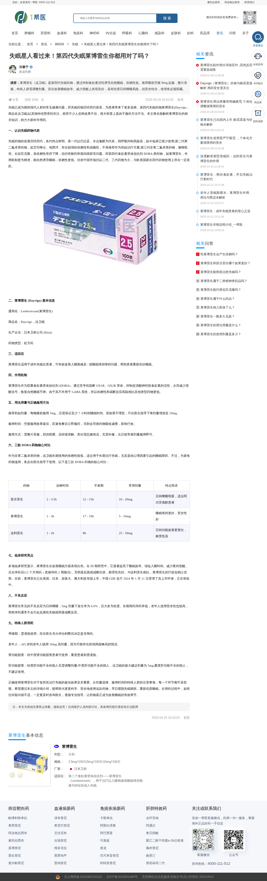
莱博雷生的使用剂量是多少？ (218, 334)
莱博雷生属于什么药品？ (216, 298)
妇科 (190, 33)
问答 (232, 33)
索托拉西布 (213, 2)
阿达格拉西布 (232, 2)
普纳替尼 (60, 863)
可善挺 (105, 840)
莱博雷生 (69, 746)
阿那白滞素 (108, 825)
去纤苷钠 (152, 818)
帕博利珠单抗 (17, 818)
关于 (245, 33)
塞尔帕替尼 (16, 863)
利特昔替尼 (108, 863)
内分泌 (111, 33)
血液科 (62, 33)
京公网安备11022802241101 (83, 876)
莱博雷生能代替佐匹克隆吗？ (219, 289)
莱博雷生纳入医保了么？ (216, 307)
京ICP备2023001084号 (122, 876)
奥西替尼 (14, 825)
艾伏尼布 (60, 833)
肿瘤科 (29, 33)
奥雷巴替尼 (62, 825)
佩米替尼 (152, 848)
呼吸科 (127, 33)
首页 (14, 33)
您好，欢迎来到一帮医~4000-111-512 (34, 2)
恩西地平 (60, 855)
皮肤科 (176, 33)
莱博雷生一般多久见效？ (216, 316)
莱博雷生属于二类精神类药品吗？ (222, 281)
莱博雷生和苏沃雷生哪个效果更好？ (224, 263)
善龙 (103, 848)
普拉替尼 (14, 855)
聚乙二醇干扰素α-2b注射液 (165, 840)
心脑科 (143, 33)
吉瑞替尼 (60, 840)
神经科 (94, 33)
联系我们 (249, 2)
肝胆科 (46, 33)
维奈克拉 (60, 848)
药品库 (205, 33)
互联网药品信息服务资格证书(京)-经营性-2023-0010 (178, 876)
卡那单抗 (106, 818)
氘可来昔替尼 (109, 855)
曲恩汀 (150, 855)
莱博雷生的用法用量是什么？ (219, 325)
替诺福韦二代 (155, 863)
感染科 (160, 33)
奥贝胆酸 (152, 833)
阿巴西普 (106, 833)
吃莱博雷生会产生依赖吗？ (217, 254)
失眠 (75, 44)
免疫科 (78, 33)
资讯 (219, 33)
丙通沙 (150, 825)
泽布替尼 (60, 818)
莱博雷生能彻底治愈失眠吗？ (219, 272)
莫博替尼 (14, 848)
